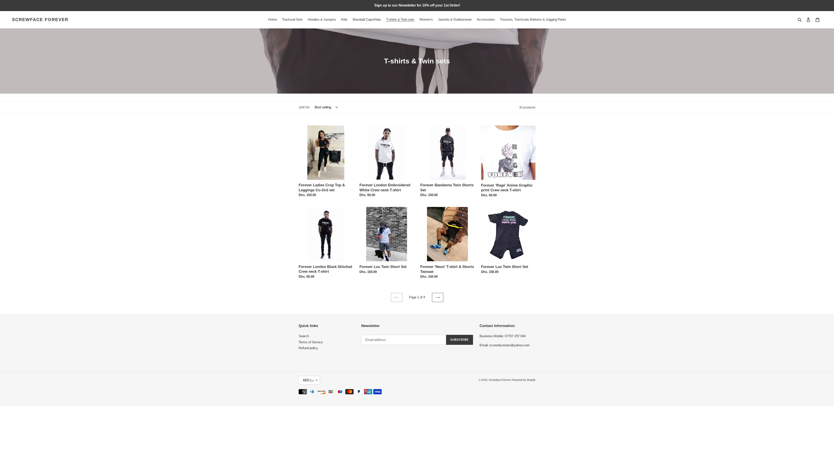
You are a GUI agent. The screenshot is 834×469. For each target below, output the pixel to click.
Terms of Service (311, 342)
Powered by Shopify (523, 379)
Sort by (304, 107)
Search (304, 336)
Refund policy (308, 348)
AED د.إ (308, 380)
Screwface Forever (40, 19)
